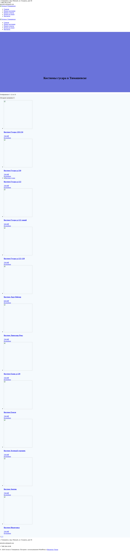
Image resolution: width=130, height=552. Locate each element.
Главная (6, 9)
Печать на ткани (9, 14)
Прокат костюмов (9, 11)
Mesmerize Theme (52, 549)
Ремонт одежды (9, 12)
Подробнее (7, 138)
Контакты (7, 16)
